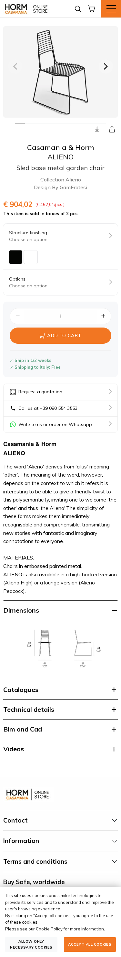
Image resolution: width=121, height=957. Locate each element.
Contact (15, 820)
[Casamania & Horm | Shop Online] (27, 8)
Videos (13, 749)
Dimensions (21, 610)
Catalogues (20, 690)
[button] (97, 129)
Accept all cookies (89, 944)
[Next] (106, 66)
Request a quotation (40, 392)
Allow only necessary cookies (31, 944)
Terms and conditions (35, 861)
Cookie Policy (49, 928)
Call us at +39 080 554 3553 (47, 408)
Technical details (28, 709)
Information (21, 841)
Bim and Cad (22, 729)
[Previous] (15, 66)
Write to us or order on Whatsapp (55, 424)
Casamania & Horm (60, 147)
